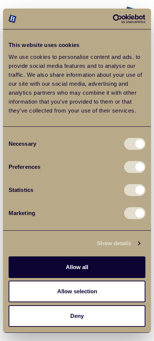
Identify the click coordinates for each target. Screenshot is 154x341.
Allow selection (77, 291)
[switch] (134, 167)
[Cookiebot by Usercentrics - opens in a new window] (112, 19)
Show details (114, 243)
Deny (77, 316)
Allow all (77, 267)
